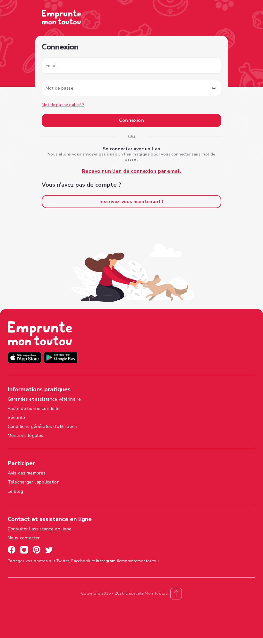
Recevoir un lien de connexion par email (131, 171)
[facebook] (11, 550)
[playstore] (61, 358)
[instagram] (24, 550)
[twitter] (49, 550)
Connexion (131, 120)
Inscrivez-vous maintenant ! (131, 202)
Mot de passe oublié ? (63, 104)
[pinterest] (36, 550)
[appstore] (24, 358)
